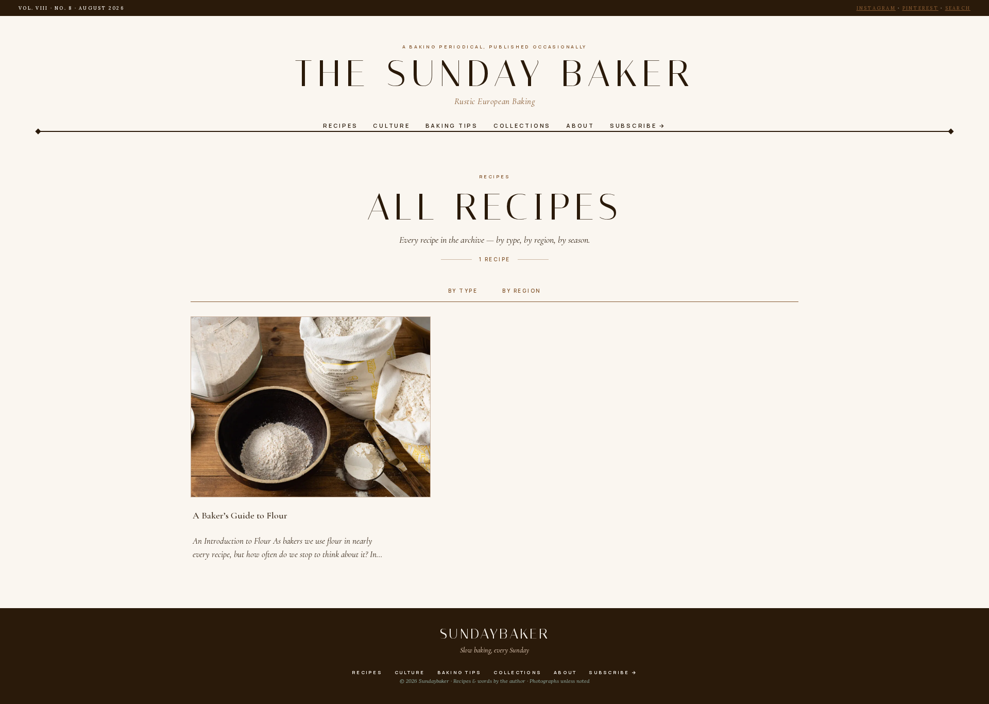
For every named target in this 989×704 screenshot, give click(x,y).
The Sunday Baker (494, 73)
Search (958, 8)
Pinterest (920, 8)
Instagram (876, 8)
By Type (463, 290)
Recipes (494, 176)
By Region (521, 290)
